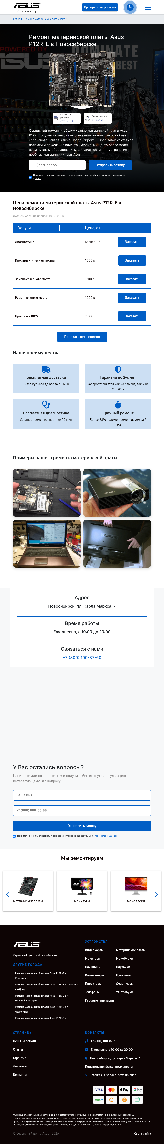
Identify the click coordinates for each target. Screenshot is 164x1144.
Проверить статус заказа (100, 7)
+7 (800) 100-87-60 (82, 657)
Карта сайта (142, 1133)
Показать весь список (82, 337)
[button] (7, 894)
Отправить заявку (110, 165)
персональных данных (106, 836)
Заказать (132, 242)
